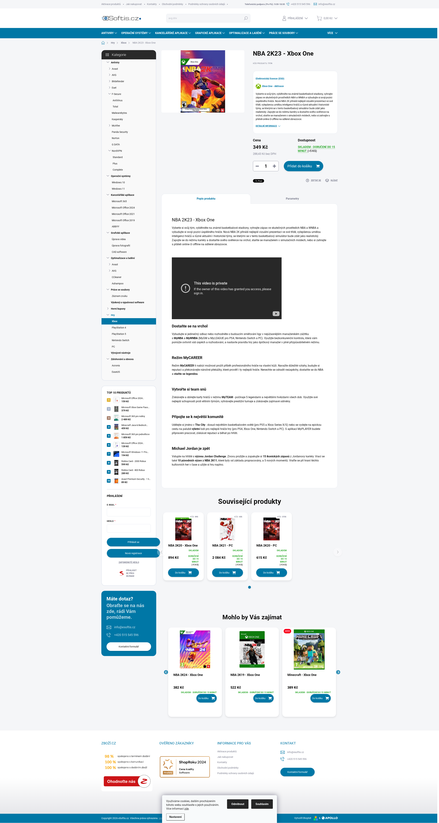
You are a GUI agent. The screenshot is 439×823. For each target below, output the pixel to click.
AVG (114, 75)
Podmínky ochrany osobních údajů (206, 4)
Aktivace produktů (111, 4)
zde (186, 808)
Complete (118, 169)
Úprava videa (119, 239)
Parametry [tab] (292, 198)
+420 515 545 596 (126, 635)
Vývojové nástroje (120, 352)
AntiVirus (117, 100)
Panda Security (120, 132)
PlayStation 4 (119, 327)
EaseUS (116, 371)
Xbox (114, 321)
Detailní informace (266, 126)
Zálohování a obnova (122, 359)
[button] (249, 587)
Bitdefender (118, 81)
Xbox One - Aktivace (273, 86)
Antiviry (115, 62)
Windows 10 (118, 182)
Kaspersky (117, 119)
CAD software (119, 252)
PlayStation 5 (119, 334)
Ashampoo (117, 283)
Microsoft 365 (119, 201)
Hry (113, 315)
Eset (114, 87)
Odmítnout (237, 804)
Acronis (116, 365)
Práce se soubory (120, 289)
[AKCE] (309, 651)
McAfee (116, 125)
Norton (115, 138)
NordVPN (117, 150)
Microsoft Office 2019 (123, 220)
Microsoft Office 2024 (123, 207)
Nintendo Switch (120, 340)
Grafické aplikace (120, 232)
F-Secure (116, 94)
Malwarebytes (119, 113)
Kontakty (152, 4)
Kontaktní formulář (129, 646)
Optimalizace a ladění (123, 258)
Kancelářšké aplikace (122, 195)
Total (115, 106)
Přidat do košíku (299, 166)
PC (113, 346)
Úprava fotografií (121, 245)
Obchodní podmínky (172, 4)
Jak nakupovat (134, 4)
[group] (195, 672)
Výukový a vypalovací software (127, 302)
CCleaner (116, 277)
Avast (115, 68)
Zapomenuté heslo (129, 562)
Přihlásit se (133, 542)
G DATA (116, 144)
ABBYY (115, 226)
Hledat (246, 18)
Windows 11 (118, 188)
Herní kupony (118, 308)
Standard (118, 157)
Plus (115, 163)
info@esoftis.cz (124, 627)
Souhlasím (262, 804)
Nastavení (175, 817)
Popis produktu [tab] (206, 198)
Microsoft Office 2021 (123, 214)
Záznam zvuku (119, 296)
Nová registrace (133, 553)
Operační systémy (120, 176)
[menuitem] (109, 33)
